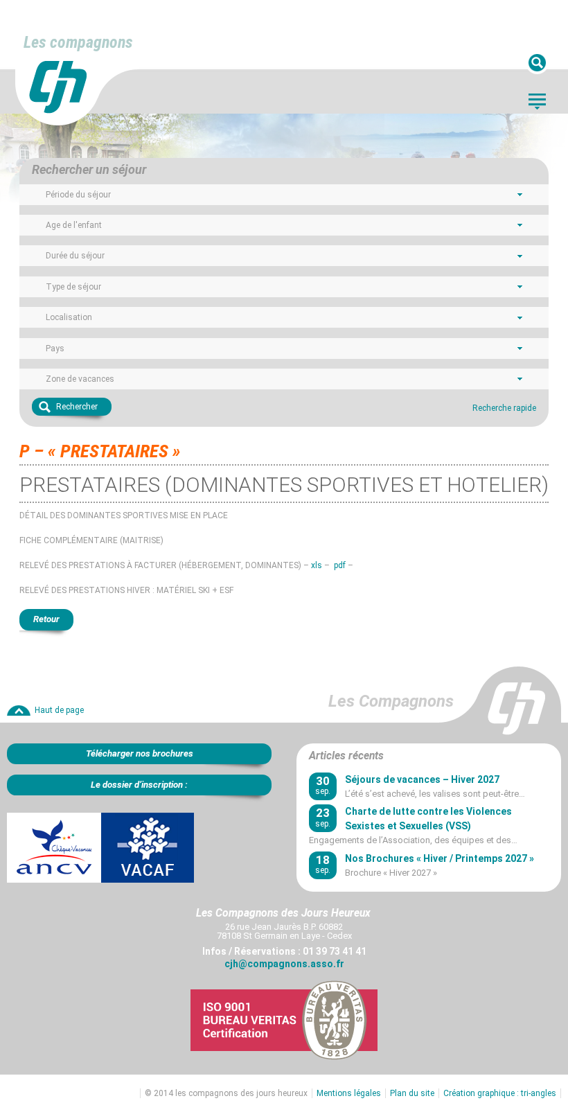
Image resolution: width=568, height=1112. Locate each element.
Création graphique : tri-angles (499, 1093)
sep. (322, 785)
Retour (46, 619)
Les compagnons (78, 42)
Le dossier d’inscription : (139, 784)
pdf (340, 565)
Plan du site (412, 1093)
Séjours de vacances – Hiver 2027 (422, 779)
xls (316, 565)
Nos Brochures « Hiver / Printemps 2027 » (439, 858)
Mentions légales (349, 1093)
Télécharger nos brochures (139, 753)
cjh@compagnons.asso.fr (284, 963)
